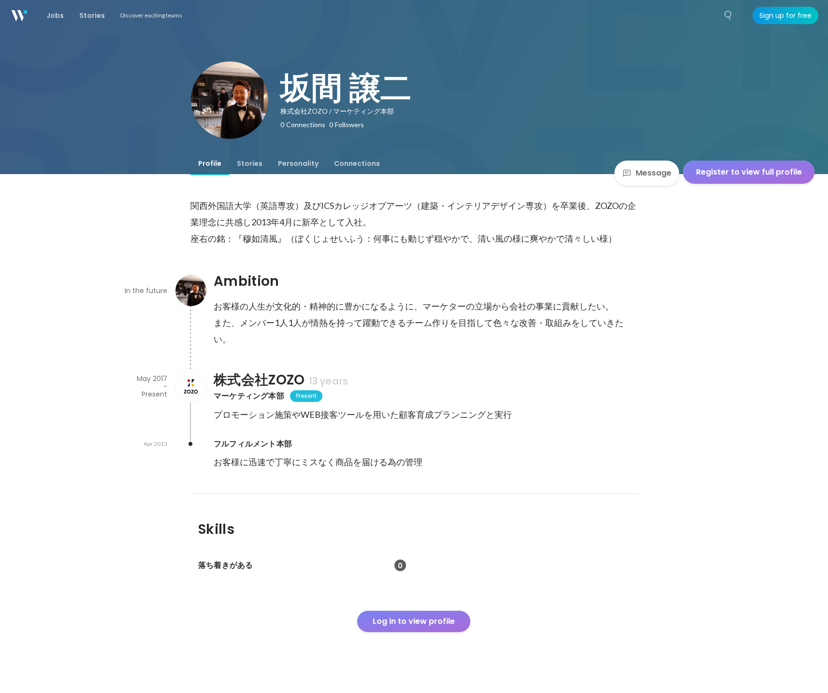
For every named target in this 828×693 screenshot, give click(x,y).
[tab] (209, 163)
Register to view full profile (749, 171)
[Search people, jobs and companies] (728, 15)
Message (653, 172)
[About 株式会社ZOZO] (190, 386)
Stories (249, 163)
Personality (298, 163)
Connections (357, 163)
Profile (209, 163)
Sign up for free (785, 15)
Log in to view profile (414, 621)
